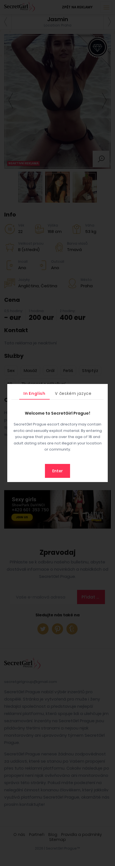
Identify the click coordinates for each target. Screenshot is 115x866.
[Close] (102, 389)
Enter (57, 471)
